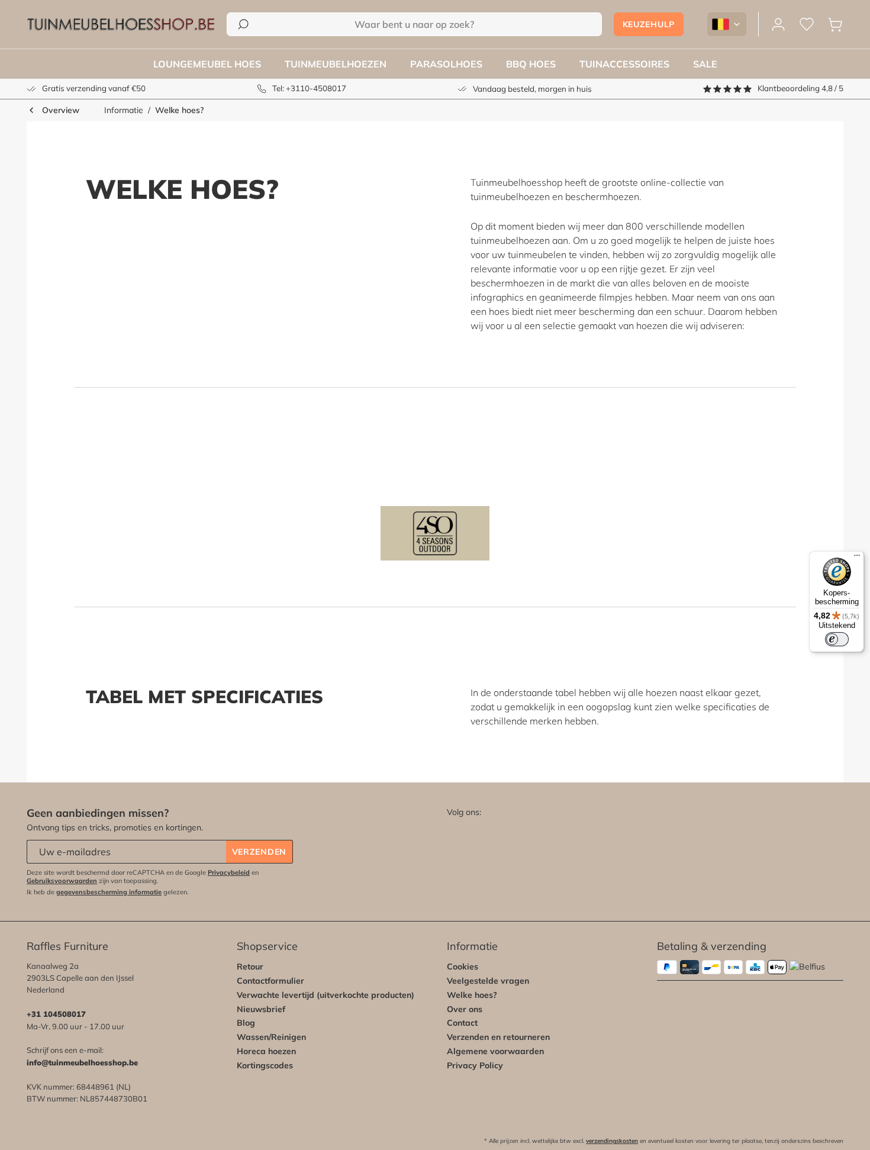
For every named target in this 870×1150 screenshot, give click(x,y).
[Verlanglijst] (806, 24)
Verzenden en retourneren (498, 1037)
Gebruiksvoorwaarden (62, 881)
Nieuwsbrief (261, 1009)
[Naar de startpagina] (121, 24)
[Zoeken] (243, 24)
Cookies (462, 966)
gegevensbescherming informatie (109, 892)
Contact (462, 1022)
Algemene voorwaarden (495, 1051)
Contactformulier (270, 980)
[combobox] (414, 24)
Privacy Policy (475, 1065)
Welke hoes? (472, 995)
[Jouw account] (778, 24)
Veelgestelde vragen (488, 980)
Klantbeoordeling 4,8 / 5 (800, 88)
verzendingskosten (612, 1141)
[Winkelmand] (835, 24)
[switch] (837, 639)
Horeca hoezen (266, 1051)
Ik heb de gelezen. (108, 892)
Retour (250, 966)
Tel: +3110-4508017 (309, 88)
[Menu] (857, 558)
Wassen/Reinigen (271, 1037)
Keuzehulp (649, 24)
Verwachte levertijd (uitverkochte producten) (325, 995)
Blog (246, 1022)
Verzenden (259, 851)
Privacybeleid (229, 872)
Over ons (464, 1009)
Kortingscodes (265, 1065)
